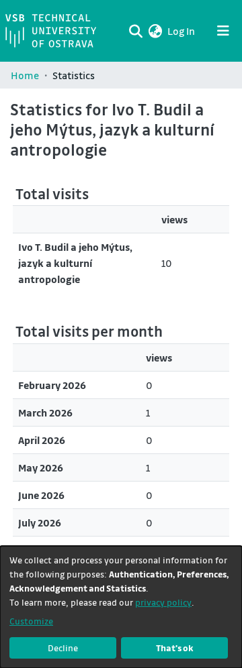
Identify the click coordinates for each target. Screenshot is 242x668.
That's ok (175, 647)
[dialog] (121, 607)
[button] (155, 31)
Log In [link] (181, 31)
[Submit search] (135, 31)
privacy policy (163, 602)
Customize (31, 620)
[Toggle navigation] (223, 30)
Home (25, 75)
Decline (63, 647)
